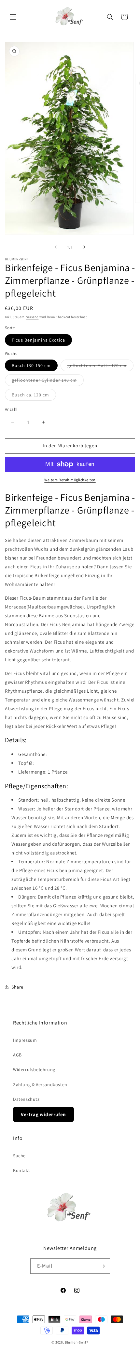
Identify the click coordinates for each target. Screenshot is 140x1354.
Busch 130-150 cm (31, 365)
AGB (17, 1055)
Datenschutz (26, 1099)
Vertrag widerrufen (43, 1114)
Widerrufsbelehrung (34, 1069)
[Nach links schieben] (56, 247)
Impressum (25, 1040)
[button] (13, 17)
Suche (19, 1156)
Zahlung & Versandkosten (40, 1084)
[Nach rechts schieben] (84, 247)
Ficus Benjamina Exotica (38, 340)
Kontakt (21, 1170)
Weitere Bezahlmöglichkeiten (70, 479)
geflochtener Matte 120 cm (100, 366)
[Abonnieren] (102, 1266)
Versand (32, 317)
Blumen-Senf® (76, 1342)
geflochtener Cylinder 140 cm (48, 381)
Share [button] (17, 987)
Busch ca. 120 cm (34, 396)
